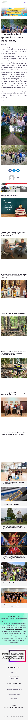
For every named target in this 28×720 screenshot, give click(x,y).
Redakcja (14, 705)
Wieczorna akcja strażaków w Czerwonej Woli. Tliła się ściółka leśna (13, 393)
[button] (10, 170)
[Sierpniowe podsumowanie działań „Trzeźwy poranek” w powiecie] (14, 494)
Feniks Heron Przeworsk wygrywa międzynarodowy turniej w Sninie (11, 605)
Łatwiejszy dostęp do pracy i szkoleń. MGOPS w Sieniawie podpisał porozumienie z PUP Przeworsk (14, 276)
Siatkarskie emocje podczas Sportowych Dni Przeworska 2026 (13, 483)
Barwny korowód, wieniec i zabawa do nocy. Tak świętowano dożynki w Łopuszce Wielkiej (14, 527)
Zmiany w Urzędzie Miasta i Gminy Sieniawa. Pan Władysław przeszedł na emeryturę (13, 433)
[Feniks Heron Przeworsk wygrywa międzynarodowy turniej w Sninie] (14, 595)
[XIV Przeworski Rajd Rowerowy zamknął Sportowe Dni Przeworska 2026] (14, 571)
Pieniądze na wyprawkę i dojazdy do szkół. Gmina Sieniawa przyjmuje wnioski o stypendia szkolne (13, 234)
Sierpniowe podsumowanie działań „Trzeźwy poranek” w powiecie (12, 503)
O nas (14, 703)
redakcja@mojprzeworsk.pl (14, 694)
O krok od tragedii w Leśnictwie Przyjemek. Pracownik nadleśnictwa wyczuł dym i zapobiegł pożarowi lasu (13, 353)
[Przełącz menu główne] (24, 2)
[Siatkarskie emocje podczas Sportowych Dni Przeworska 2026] (14, 471)
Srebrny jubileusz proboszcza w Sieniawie (13, 313)
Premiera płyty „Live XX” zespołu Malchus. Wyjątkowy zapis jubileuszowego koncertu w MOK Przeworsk (14, 557)
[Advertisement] (14, 449)
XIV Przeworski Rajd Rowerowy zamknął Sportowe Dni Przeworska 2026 (13, 583)
